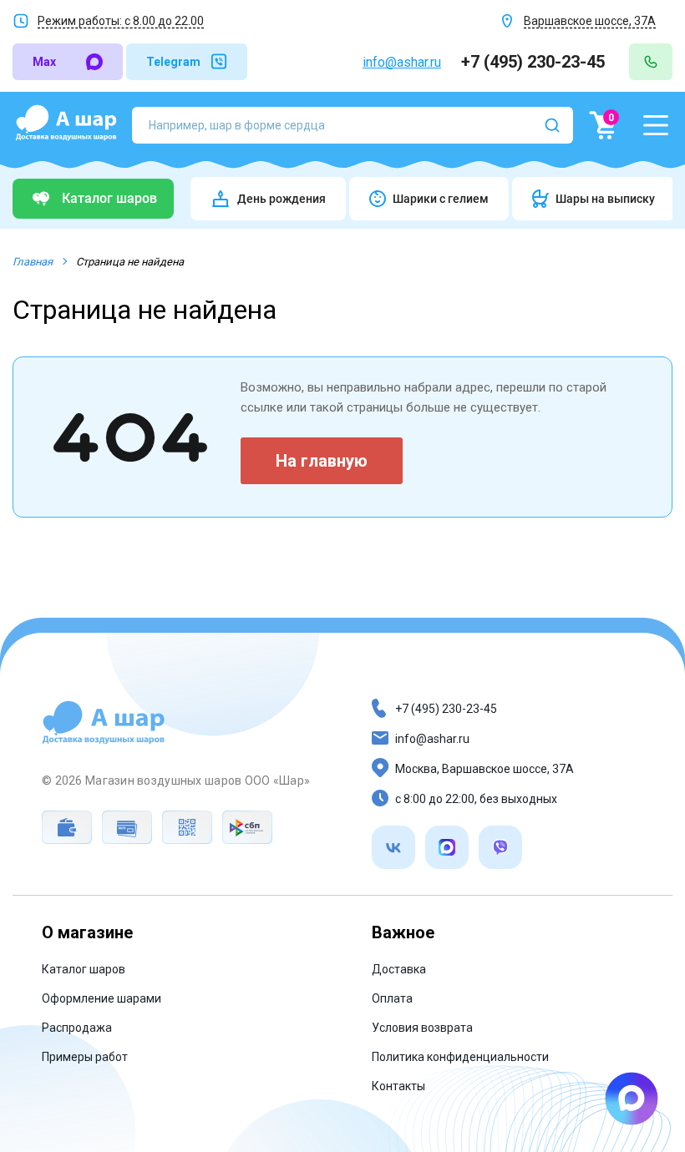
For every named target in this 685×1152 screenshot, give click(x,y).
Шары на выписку (605, 198)
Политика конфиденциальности (460, 1057)
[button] (655, 125)
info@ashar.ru (402, 62)
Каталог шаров (83, 969)
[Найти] (552, 125)
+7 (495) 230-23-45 (535, 62)
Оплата (392, 998)
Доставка (399, 969)
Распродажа (77, 1027)
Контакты (398, 1086)
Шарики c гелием (441, 198)
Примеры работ (85, 1057)
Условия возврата (422, 1027)
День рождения (281, 198)
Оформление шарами (101, 998)
